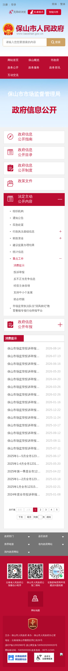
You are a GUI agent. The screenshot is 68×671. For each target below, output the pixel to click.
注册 (5, 4)
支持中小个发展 (23, 292)
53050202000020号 (47, 645)
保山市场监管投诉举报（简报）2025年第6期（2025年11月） (24, 409)
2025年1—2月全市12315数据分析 (24, 479)
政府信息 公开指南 (25, 136)
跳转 (49, 517)
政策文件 (25, 181)
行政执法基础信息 (23, 231)
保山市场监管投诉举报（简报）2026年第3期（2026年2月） (24, 386)
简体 (54, 4)
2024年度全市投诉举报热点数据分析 (24, 494)
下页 (20, 517)
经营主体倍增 (22, 285)
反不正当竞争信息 (24, 278)
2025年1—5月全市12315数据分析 (24, 456)
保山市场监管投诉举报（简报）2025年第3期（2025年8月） (24, 433)
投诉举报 (19, 272)
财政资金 (18, 238)
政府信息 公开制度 (25, 167)
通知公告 (18, 217)
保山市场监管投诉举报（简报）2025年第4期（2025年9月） (24, 425)
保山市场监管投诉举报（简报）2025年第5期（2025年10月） (24, 417)
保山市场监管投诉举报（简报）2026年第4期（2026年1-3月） (24, 379)
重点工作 (18, 258)
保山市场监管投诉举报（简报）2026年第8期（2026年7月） (24, 348)
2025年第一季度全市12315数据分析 (24, 471)
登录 (13, 4)
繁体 (62, 4)
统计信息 (18, 251)
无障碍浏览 (19, 12)
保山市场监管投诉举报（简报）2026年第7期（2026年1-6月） (24, 356)
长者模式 (38, 12)
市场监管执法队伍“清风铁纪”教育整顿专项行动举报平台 (31, 308)
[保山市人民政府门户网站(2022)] (34, 29)
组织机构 (18, 211)
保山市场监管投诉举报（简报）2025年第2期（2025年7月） (24, 440)
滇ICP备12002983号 (15, 645)
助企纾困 (19, 299)
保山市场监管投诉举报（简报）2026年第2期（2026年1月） (24, 394)
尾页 (29, 517)
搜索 (58, 42)
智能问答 (53, 12)
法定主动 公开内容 (25, 198)
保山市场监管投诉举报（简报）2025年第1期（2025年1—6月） (24, 448)
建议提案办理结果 (23, 245)
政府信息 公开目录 (25, 152)
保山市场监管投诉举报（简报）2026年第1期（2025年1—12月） (24, 402)
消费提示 (19, 265)
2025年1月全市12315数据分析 (24, 486)
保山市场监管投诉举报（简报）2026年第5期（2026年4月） (24, 371)
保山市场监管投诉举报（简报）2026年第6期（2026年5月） (24, 363)
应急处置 (18, 224)
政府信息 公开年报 (25, 324)
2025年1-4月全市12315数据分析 (24, 463)
